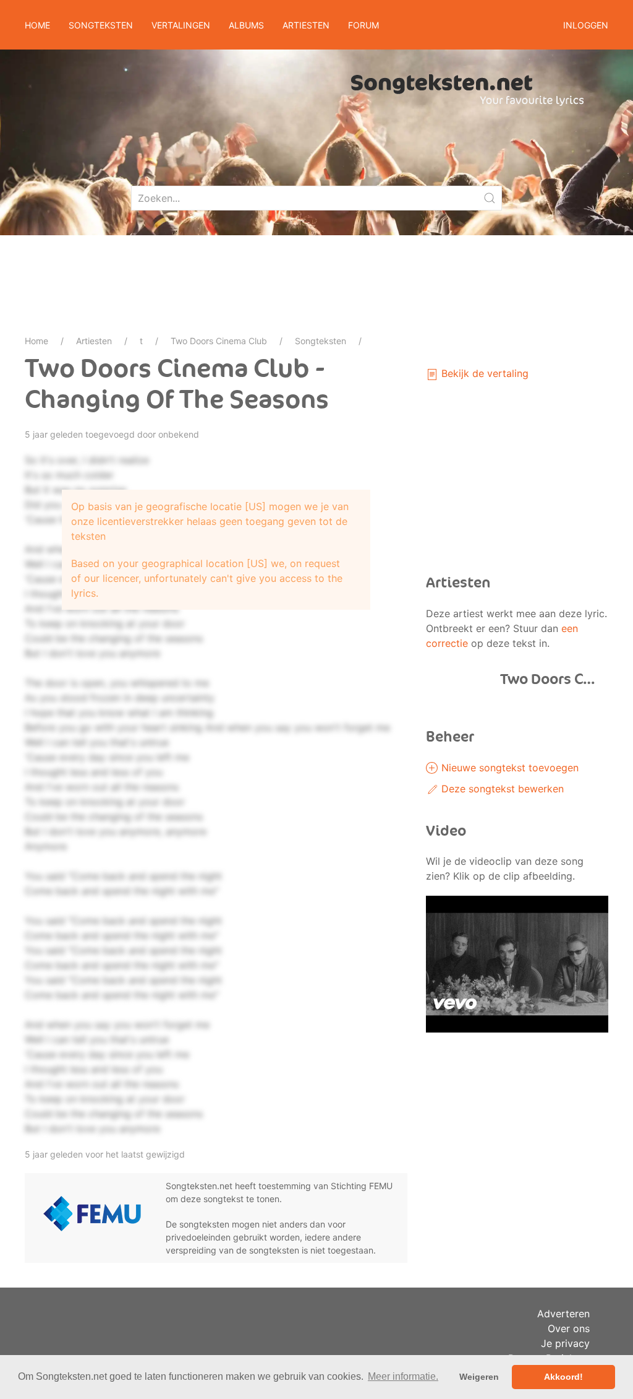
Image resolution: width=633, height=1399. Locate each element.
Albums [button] (246, 25)
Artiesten (94, 341)
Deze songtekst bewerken (501, 788)
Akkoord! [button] (563, 1377)
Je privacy (565, 1343)
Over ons (569, 1328)
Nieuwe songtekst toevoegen (508, 767)
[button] (517, 963)
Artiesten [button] (306, 25)
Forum (363, 25)
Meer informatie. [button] (403, 1376)
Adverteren (563, 1313)
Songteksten (320, 341)
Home (37, 25)
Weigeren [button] (479, 1377)
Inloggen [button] (585, 25)
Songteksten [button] (101, 25)
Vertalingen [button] (180, 25)
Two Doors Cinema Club (219, 341)
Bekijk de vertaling (483, 373)
